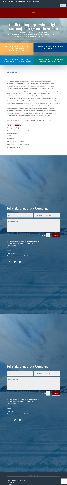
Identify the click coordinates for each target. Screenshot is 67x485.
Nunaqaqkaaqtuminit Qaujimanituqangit (18, 130)
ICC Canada (11, 482)
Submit (56, 235)
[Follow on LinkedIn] (20, 261)
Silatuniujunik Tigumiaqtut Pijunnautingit (18, 144)
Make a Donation (8, 2)
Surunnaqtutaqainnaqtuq (13, 147)
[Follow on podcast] (25, 261)
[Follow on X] (14, 261)
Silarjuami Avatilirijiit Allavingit (15, 141)
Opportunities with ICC (23, 2)
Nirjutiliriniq (10, 138)
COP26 (10, 136)
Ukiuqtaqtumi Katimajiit (13, 128)
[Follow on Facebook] (9, 261)
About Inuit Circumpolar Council (17, 480)
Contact (36, 2)
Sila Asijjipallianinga (12, 133)
